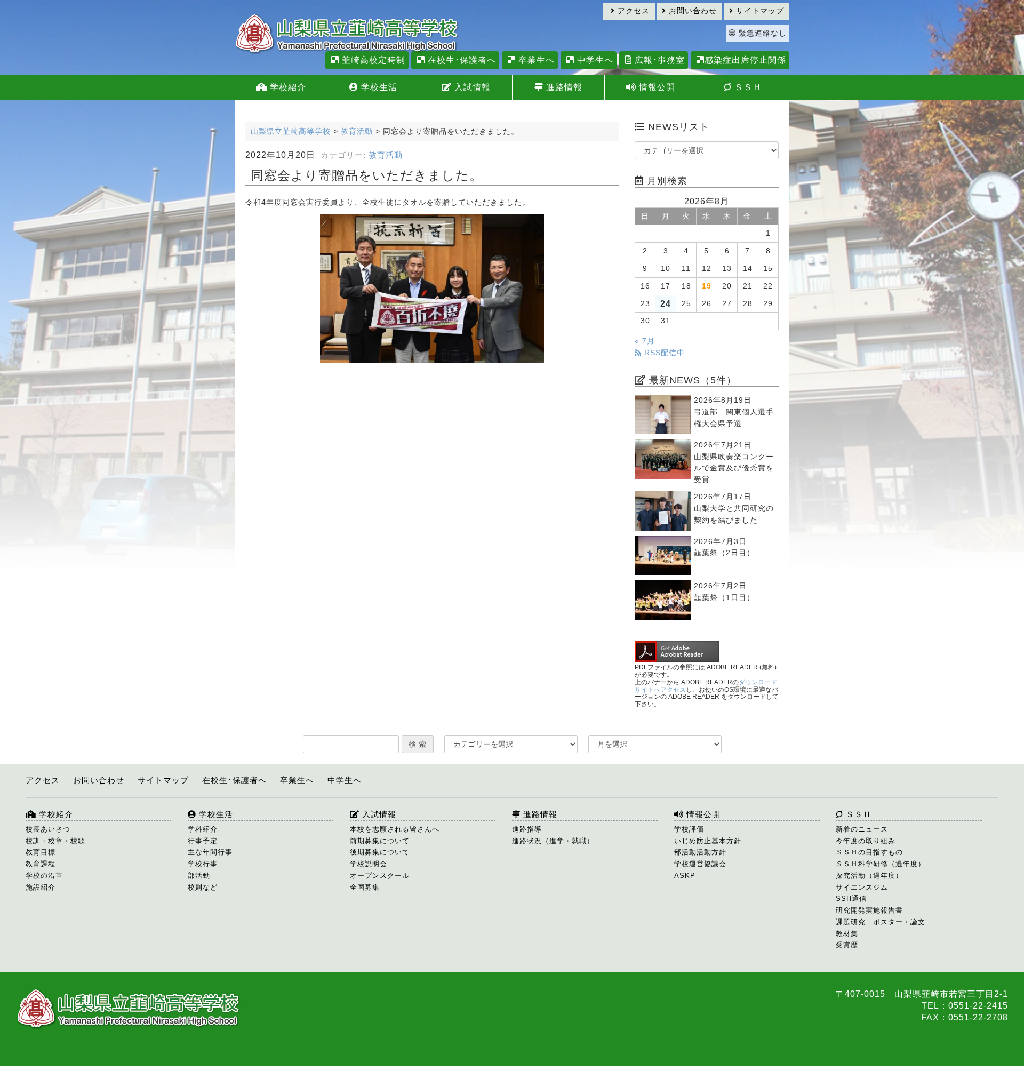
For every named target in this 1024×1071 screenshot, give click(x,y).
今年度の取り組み (865, 841)
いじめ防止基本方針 (707, 841)
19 (706, 286)
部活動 (199, 876)
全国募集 (365, 887)
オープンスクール (380, 876)
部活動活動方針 (700, 852)
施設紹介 (40, 887)
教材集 (847, 934)
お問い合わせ (691, 11)
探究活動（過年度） (869, 876)
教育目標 (40, 852)
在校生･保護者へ (460, 60)
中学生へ (593, 60)
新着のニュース (862, 829)
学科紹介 (203, 829)
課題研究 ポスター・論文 (880, 922)
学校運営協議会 (700, 864)
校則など (203, 887)
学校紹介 (286, 87)
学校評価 (689, 829)
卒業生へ (535, 60)
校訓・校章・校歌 (55, 841)
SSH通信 (851, 898)
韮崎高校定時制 (372, 60)
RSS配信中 (663, 353)
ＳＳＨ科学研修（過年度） (880, 864)
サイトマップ (758, 11)
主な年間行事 (210, 852)
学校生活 (377, 87)
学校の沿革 (44, 876)
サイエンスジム (862, 887)
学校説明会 (368, 864)
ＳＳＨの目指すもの (869, 852)
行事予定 (203, 841)
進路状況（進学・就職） (553, 841)
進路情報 (562, 87)
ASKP (684, 876)
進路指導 (527, 829)
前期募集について (380, 841)
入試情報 (471, 87)
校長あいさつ (48, 829)
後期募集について (380, 852)
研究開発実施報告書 (869, 910)
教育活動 (386, 155)
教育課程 (40, 864)
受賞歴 (847, 945)
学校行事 (203, 864)
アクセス (632, 11)
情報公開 (655, 87)
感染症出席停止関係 (745, 60)
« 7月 (645, 341)
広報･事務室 (658, 60)
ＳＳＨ (747, 87)
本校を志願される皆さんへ (394, 829)
